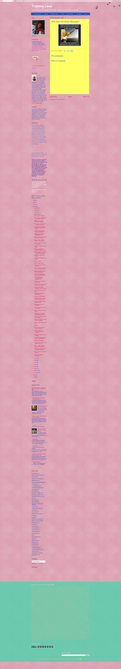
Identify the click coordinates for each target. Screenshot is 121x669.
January (36, 372)
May (35, 364)
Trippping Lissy (42, 6)
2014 (34, 204)
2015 (34, 202)
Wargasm (36, 325)
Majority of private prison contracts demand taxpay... (40, 274)
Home (70, 97)
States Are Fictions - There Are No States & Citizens (40, 237)
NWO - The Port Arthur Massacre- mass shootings (39, 417)
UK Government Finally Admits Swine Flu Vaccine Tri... (40, 285)
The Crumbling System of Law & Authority (40, 308)
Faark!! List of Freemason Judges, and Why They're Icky (39, 454)
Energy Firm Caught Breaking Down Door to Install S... (40, 338)
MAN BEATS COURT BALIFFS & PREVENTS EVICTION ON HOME (40, 228)
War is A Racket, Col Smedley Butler (40, 311)
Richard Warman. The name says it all (40, 265)
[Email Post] (65, 51)
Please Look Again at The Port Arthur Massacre (38, 398)
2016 (34, 200)
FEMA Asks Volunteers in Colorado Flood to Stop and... (40, 249)
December (36, 208)
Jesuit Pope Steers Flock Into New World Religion (40, 271)
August (35, 358)
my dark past (37, 14)
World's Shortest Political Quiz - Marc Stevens (40, 243)
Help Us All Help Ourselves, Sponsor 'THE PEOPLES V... (40, 346)
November (36, 210)
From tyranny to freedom (39, 215)
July (35, 360)
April (35, 366)
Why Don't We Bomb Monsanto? (38, 355)
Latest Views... (35, 439)
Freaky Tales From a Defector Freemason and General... (40, 299)
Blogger (80, 659)
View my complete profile (37, 103)
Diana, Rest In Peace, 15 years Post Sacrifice (42, 406)
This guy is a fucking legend (39, 296)
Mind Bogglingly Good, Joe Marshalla (39, 305)
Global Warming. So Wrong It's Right (40, 246)
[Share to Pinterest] (72, 51)
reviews (46, 14)
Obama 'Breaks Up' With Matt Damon (40, 352)
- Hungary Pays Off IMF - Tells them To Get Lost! (40, 343)
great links (70, 14)
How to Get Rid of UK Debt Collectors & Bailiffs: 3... (39, 231)
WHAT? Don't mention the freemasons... (39, 294)
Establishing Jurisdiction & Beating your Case (39, 234)
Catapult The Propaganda (39, 340)
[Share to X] (70, 51)
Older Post (86, 97)
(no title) (34, 425)
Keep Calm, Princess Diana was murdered (40, 335)
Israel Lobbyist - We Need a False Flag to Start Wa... (39, 314)
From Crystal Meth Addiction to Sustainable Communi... (40, 218)
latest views (54, 14)
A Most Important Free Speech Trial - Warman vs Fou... (40, 268)
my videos (79, 14)
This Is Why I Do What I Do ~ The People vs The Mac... (40, 224)
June (35, 362)
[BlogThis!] (68, 51)
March (35, 368)
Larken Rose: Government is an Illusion (40, 258)
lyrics (86, 14)
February (36, 370)
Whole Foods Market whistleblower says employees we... (38, 278)
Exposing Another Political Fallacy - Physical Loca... (39, 240)
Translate (41, 563)
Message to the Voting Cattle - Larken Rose (40, 282)
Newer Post (53, 97)
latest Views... (35, 446)
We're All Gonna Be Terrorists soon (40, 291)
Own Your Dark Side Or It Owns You (40, 323)
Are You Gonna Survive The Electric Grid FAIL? (39, 328)
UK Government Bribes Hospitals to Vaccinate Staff (40, 288)
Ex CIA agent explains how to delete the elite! (40, 302)
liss (39, 75)
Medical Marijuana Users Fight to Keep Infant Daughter (40, 252)
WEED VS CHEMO (36, 462)
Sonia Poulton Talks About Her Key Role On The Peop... (40, 349)
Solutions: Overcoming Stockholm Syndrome (39, 221)
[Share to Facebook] (71, 51)
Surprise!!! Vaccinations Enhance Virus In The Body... (40, 320)
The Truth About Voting (38, 263)
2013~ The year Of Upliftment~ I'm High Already (42, 430)
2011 (34, 377)
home (62, 14)
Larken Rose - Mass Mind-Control (39, 255)
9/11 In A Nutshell (37, 261)
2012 (34, 375)
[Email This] (67, 51)
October (36, 212)
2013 (34, 206)
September (36, 214)
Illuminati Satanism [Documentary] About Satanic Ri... (39, 331)
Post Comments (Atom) (60, 99)
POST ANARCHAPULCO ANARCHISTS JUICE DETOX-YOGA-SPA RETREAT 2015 (39, 389)
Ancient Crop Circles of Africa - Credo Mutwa (40, 317)
